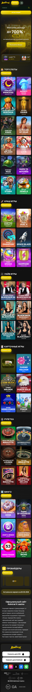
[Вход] (21, 3)
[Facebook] (21, 667)
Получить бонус (16, 45)
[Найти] (29, 8)
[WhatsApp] (26, 667)
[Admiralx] (5, 3)
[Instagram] (11, 667)
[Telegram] (6, 667)
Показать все (6, 73)
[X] (16, 667)
